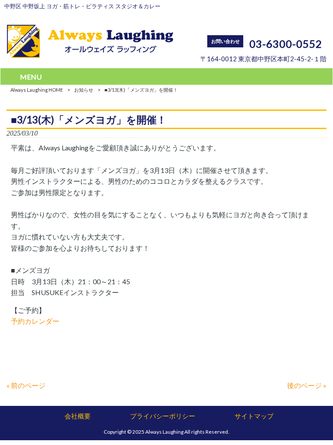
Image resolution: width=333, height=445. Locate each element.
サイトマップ (254, 416)
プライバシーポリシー (162, 416)
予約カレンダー (35, 321)
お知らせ (83, 90)
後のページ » (306, 385)
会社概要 (78, 416)
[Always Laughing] (90, 55)
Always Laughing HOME (36, 90)
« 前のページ (26, 385)
